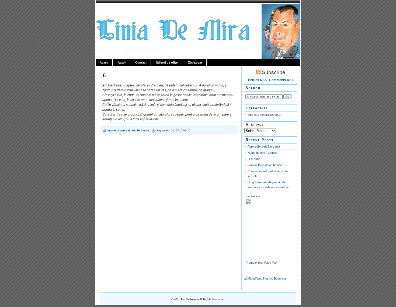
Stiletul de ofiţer (167, 62)
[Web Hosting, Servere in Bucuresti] (265, 278)
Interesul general (118, 130)
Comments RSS (281, 80)
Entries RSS (257, 80)
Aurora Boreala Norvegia (264, 146)
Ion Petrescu (119, 10)
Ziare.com (195, 62)
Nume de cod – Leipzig (262, 152)
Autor (122, 62)
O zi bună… (255, 159)
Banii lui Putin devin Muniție (265, 165)
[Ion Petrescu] (262, 259)
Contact (141, 62)
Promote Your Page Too (261, 262)
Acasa (104, 62)
